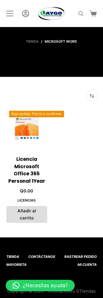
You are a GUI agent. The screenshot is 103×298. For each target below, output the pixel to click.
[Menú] (9, 13)
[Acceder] (25, 13)
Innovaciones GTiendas (72, 291)
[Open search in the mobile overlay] (81, 13)
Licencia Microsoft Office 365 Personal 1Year (26, 170)
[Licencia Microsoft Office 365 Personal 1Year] (26, 128)
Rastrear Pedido (80, 256)
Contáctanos (41, 256)
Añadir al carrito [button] (26, 214)
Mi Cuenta (87, 264)
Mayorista (16, 264)
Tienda (12, 256)
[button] (40, 285)
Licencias (26, 200)
